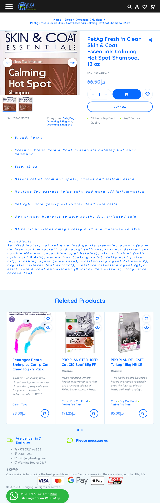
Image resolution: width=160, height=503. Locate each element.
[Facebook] (7, 470)
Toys (24, 404)
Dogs (68, 19)
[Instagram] (10, 470)
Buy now (120, 106)
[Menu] (9, 6)
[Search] (130, 7)
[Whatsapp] (16, 470)
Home (57, 19)
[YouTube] (13, 470)
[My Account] (137, 7)
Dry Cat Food (79, 401)
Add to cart (126, 94)
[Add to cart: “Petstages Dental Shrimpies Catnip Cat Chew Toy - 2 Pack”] (45, 413)
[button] (78, 430)
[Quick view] (48, 328)
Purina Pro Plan (71, 404)
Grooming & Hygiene (89, 19)
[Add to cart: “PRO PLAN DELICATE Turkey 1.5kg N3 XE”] (143, 413)
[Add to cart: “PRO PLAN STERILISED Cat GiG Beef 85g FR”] (94, 413)
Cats (65, 118)
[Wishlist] (144, 7)
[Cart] (153, 7)
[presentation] (7, 62)
